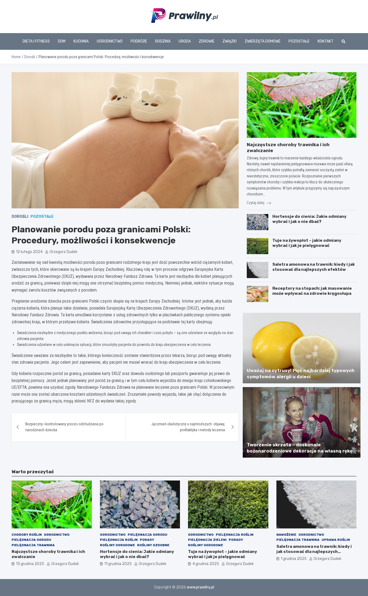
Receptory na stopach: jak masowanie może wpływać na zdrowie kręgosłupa (312, 291)
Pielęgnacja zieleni (207, 540)
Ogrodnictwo (110, 41)
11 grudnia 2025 (118, 564)
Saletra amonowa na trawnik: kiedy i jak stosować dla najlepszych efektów (313, 267)
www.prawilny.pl (200, 587)
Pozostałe (299, 41)
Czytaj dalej (256, 203)
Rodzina (163, 41)
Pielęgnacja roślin (119, 540)
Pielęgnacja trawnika (33, 545)
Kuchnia (81, 41)
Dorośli (20, 216)
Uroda (185, 41)
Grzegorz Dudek (63, 252)
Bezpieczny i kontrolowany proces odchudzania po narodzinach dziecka (64, 427)
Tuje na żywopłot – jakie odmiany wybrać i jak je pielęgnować (306, 243)
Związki (230, 41)
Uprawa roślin (336, 540)
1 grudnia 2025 (294, 558)
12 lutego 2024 (29, 252)
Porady (147, 540)
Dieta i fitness (36, 41)
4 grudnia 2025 (205, 564)
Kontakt (326, 41)
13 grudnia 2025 (30, 564)
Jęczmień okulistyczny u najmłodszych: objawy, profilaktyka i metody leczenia (188, 427)
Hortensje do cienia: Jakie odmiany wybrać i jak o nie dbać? (309, 219)
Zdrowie (206, 41)
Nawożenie (286, 535)
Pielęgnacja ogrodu (31, 540)
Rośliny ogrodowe (117, 545)
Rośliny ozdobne (153, 545)
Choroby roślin (27, 535)
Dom (61, 41)
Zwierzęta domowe (262, 41)
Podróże (139, 41)
